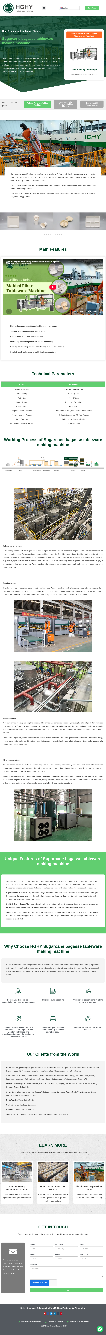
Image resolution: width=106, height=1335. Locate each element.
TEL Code (84, 1254)
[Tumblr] (58, 1313)
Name (32, 1244)
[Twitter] (51, 1313)
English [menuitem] (65, 8)
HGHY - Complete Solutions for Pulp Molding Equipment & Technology (53, 1308)
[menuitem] (69, 8)
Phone (58, 1254)
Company (59, 1244)
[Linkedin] (55, 1313)
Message (34, 1264)
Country (83, 1244)
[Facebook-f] (48, 1313)
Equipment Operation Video (89, 1188)
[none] (69, 8)
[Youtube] (45, 1313)
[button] (44, 8)
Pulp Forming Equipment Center (17, 1188)
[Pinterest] (61, 1313)
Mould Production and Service (53, 1188)
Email (32, 1254)
